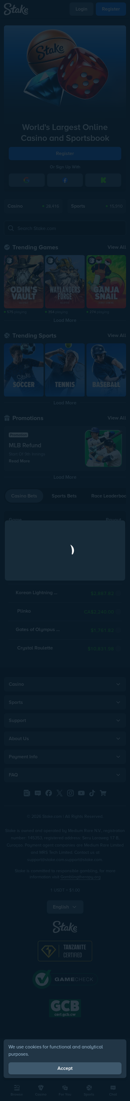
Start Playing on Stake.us (65, 577)
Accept (65, 1068)
